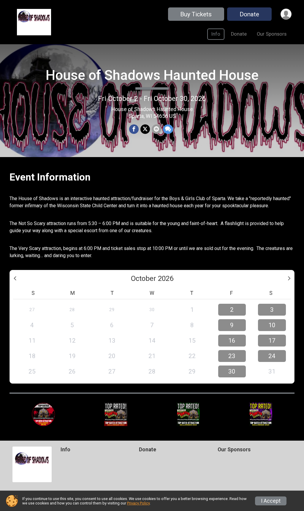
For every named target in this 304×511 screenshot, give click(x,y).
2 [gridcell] (232, 309)
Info (215, 34)
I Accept (271, 501)
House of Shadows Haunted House (152, 75)
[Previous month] (15, 278)
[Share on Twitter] (145, 129)
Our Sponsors (271, 34)
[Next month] (289, 278)
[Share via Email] (156, 129)
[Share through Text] (168, 129)
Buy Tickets (196, 14)
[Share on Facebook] (134, 129)
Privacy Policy (138, 503)
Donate (249, 14)
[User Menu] (286, 14)
